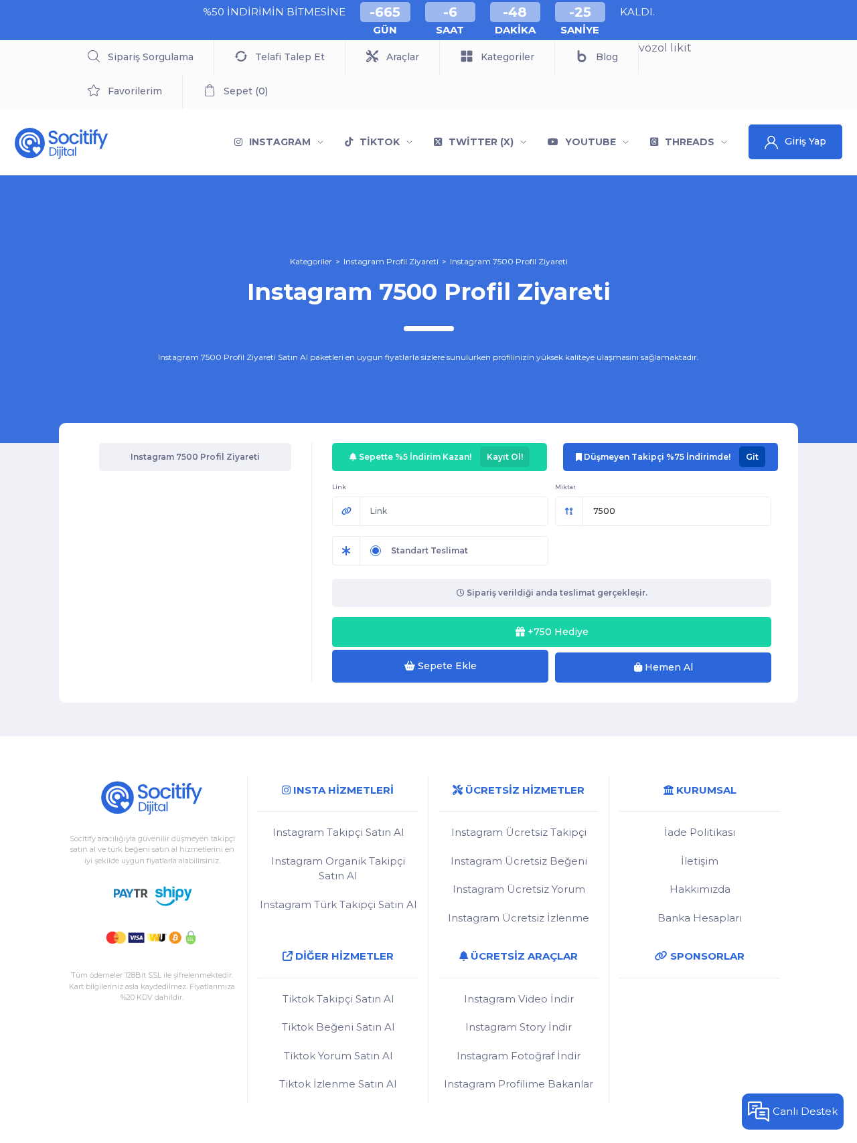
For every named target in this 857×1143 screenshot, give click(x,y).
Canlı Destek (805, 1111)
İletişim (699, 861)
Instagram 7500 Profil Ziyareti (509, 261)
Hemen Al (667, 667)
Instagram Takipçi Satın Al (338, 832)
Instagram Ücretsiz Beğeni (519, 861)
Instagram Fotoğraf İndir (518, 1055)
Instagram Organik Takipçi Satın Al (338, 869)
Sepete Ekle (446, 666)
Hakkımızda (700, 889)
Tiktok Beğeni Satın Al (338, 1027)
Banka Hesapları (699, 917)
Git (752, 457)
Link (339, 487)
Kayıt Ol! (505, 457)
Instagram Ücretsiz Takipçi (519, 832)
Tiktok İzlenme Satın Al (337, 1083)
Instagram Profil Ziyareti (391, 261)
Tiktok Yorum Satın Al (338, 1055)
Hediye (558, 632)
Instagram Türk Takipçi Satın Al (338, 904)
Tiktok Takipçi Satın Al (338, 998)
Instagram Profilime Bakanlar (518, 1083)
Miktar (565, 487)
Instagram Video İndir (519, 998)
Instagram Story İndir (518, 1027)
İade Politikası (699, 832)
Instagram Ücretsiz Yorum (519, 889)
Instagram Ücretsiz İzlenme (518, 917)
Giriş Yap (805, 141)
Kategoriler (311, 261)
